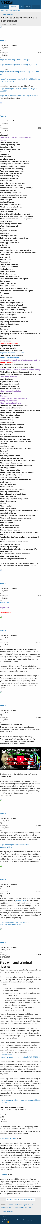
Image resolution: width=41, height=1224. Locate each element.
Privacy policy (27, 1220)
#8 (1, 952)
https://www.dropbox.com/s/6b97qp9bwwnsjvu (19, 95)
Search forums (15, 11)
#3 (1, 593)
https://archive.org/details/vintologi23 (15, 60)
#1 (1, 50)
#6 (1, 823)
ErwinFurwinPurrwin (8, 1138)
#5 (1, 715)
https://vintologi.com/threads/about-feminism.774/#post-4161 (14, 923)
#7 (1, 889)
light (4, 1216)
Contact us (5, 1220)
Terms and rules (16, 1220)
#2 (1, 125)
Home (5, 7)
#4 (1, 640)
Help (35, 1220)
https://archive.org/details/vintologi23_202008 (18, 64)
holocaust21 (21, 901)
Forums (14, 7)
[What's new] (34, 7)
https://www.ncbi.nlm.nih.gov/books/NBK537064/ (20, 1057)
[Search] (38, 7)
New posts (4, 11)
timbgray (3, 1174)
